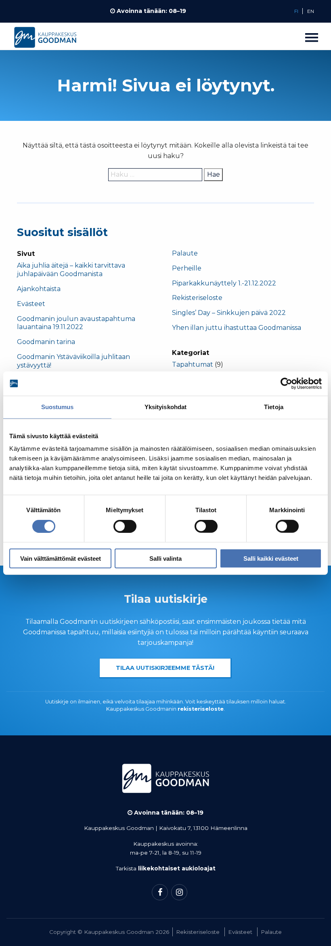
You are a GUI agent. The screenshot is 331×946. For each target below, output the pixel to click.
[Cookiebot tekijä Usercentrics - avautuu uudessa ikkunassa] (286, 384)
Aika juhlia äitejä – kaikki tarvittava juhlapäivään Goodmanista (71, 270)
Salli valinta (165, 558)
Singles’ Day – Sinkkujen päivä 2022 (229, 313)
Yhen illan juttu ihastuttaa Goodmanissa (236, 328)
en (310, 11)
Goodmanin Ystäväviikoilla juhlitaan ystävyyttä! (73, 361)
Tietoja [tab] (273, 406)
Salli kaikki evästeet (270, 558)
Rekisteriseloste (197, 298)
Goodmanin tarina (46, 342)
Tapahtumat (192, 364)
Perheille (186, 268)
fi (296, 11)
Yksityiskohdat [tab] (165, 406)
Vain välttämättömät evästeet (60, 558)
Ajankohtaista (39, 289)
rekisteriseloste (201, 709)
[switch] (124, 526)
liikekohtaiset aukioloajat (177, 868)
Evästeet (31, 304)
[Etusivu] (45, 39)
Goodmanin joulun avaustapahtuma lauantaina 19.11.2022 (76, 323)
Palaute (185, 253)
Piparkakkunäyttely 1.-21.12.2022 (225, 283)
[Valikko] (311, 37)
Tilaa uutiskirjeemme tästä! (165, 667)
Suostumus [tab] (57, 406)
